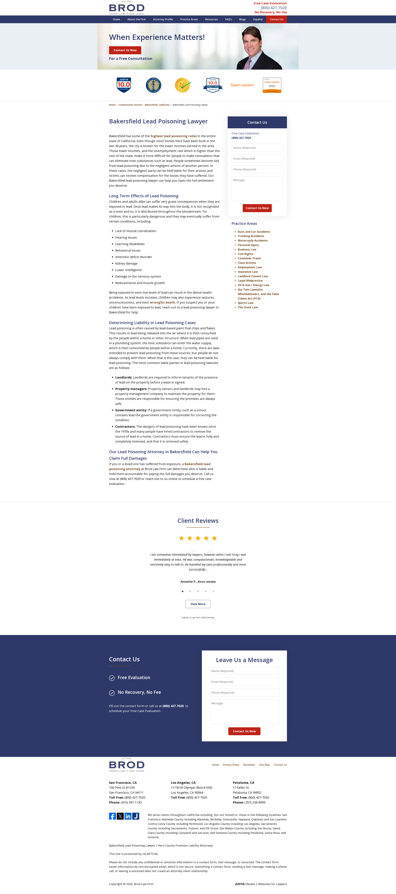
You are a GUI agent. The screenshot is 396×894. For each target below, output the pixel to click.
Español (258, 19)
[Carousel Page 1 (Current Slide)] (182, 591)
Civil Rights (245, 254)
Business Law (247, 249)
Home (116, 19)
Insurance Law (248, 272)
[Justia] (135, 816)
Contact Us (276, 19)
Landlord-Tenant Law (253, 276)
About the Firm (136, 19)
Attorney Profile (163, 19)
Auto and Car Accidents (254, 231)
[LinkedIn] (128, 816)
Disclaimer (249, 764)
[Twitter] (120, 816)
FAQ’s (228, 19)
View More (198, 604)
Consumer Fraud (249, 258)
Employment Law (250, 267)
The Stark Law (248, 307)
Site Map (264, 764)
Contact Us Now (125, 50)
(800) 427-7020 (274, 7)
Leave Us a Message (244, 660)
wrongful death (162, 302)
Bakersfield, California (157, 104)
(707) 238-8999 (255, 802)
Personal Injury (248, 245)
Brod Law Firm (143, 884)
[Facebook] (112, 816)
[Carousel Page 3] (198, 591)
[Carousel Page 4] (206, 591)
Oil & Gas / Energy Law (253, 285)
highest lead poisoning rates (174, 136)
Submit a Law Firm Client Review (198, 617)
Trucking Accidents (251, 236)
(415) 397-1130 (131, 802)
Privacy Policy (231, 764)
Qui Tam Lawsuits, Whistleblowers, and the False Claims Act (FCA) (258, 294)
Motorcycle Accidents (253, 240)
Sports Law (245, 303)
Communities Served (130, 104)
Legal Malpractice (250, 280)
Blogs (242, 19)
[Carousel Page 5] (213, 591)
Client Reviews (198, 520)
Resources (211, 19)
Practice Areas (189, 19)
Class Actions (247, 263)
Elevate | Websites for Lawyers (261, 884)
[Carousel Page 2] (190, 591)
